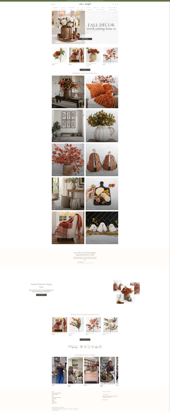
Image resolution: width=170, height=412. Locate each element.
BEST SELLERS (63, 7)
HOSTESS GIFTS (95, 7)
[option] (59, 371)
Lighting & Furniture (100, 9)
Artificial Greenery (80, 9)
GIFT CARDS (88, 7)
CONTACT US (54, 403)
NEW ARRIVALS (55, 7)
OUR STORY (54, 398)
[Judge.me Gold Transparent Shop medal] (92, 346)
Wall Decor (90, 9)
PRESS (53, 400)
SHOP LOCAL (54, 401)
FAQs (53, 391)
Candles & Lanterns (112, 9)
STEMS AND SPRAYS (71, 7)
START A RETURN (55, 394)
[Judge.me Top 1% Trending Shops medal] (100, 346)
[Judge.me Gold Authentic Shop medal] (88, 346)
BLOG (82, 7)
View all (85, 339)
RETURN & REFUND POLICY (56, 393)
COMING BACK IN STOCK (56, 397)
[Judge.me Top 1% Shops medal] (96, 346)
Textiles (55, 9)
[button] (113, 4)
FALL (78, 7)
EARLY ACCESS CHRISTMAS (112, 7)
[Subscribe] (92, 262)
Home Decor (63, 9)
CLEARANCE (103, 7)
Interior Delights (56, 407)
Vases (71, 9)
